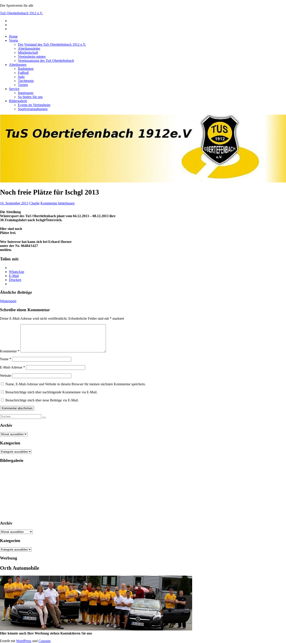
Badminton (26, 69)
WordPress (23, 641)
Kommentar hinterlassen (57, 203)
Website (5, 375)
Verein (13, 40)
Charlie (34, 203)
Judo (21, 77)
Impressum (25, 93)
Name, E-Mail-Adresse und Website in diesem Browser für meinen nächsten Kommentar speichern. (75, 384)
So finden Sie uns (30, 97)
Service (14, 89)
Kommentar (9, 351)
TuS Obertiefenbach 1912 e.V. (21, 13)
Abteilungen (17, 64)
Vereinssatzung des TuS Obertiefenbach (46, 60)
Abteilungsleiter (29, 48)
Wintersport (8, 301)
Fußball (23, 73)
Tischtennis (26, 81)
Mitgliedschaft (28, 52)
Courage (44, 641)
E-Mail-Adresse (12, 367)
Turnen (23, 85)
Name (5, 359)
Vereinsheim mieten (32, 56)
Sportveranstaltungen (33, 109)
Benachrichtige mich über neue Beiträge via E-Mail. (42, 400)
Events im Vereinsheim (34, 105)
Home (13, 36)
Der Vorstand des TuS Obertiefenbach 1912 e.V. (52, 44)
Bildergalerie (18, 101)
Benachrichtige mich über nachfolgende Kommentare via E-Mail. (51, 392)
